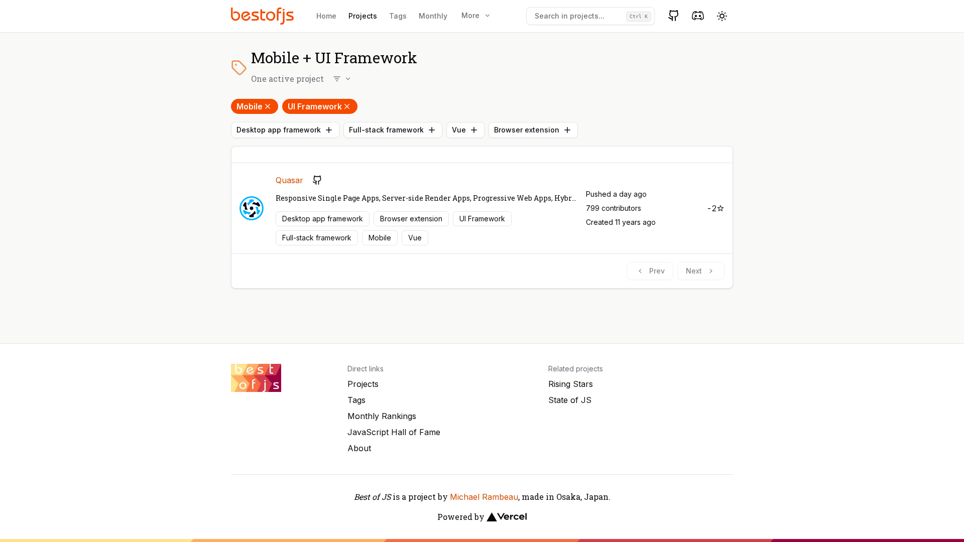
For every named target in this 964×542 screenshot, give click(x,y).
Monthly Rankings (381, 416)
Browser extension (526, 129)
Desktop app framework (278, 129)
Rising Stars (570, 384)
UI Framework (315, 106)
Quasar (289, 180)
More (470, 15)
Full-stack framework (386, 129)
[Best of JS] (263, 16)
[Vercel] (507, 516)
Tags (398, 16)
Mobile (249, 106)
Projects (362, 16)
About (359, 448)
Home (326, 16)
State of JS (569, 400)
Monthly (433, 16)
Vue (459, 129)
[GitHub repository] (317, 180)
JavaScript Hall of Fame (393, 432)
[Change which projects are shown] (342, 79)
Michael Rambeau (484, 497)
